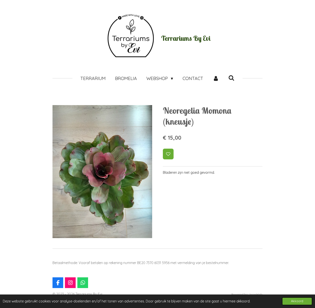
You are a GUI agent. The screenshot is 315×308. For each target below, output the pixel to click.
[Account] (215, 78)
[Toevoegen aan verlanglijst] (168, 154)
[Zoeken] (231, 78)
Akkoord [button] (297, 301)
